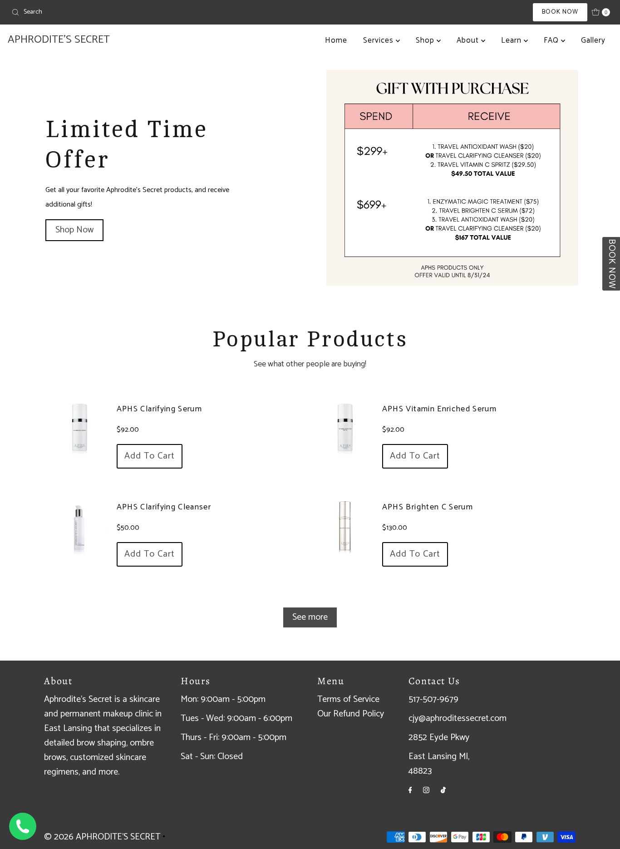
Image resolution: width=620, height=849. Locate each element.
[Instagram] (426, 790)
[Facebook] (410, 790)
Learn (512, 40)
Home (336, 40)
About (469, 40)
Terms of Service (348, 699)
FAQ (552, 40)
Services (379, 40)
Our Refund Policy (350, 713)
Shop (426, 40)
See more (310, 617)
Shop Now (74, 229)
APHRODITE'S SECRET (59, 40)
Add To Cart (149, 456)
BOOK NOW (560, 12)
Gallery (593, 40)
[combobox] (106, 12)
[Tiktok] (443, 790)
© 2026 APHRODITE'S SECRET (102, 836)
